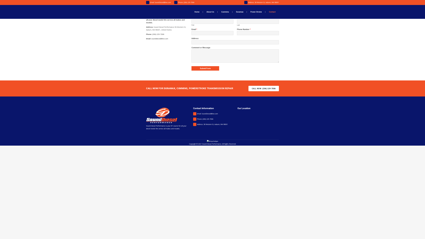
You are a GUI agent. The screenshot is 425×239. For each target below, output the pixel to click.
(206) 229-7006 (158, 34)
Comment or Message (200, 48)
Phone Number (244, 29)
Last (238, 25)
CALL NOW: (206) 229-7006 (264, 88)
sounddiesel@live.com (159, 39)
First (192, 25)
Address (195, 38)
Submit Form (205, 68)
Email (194, 29)
